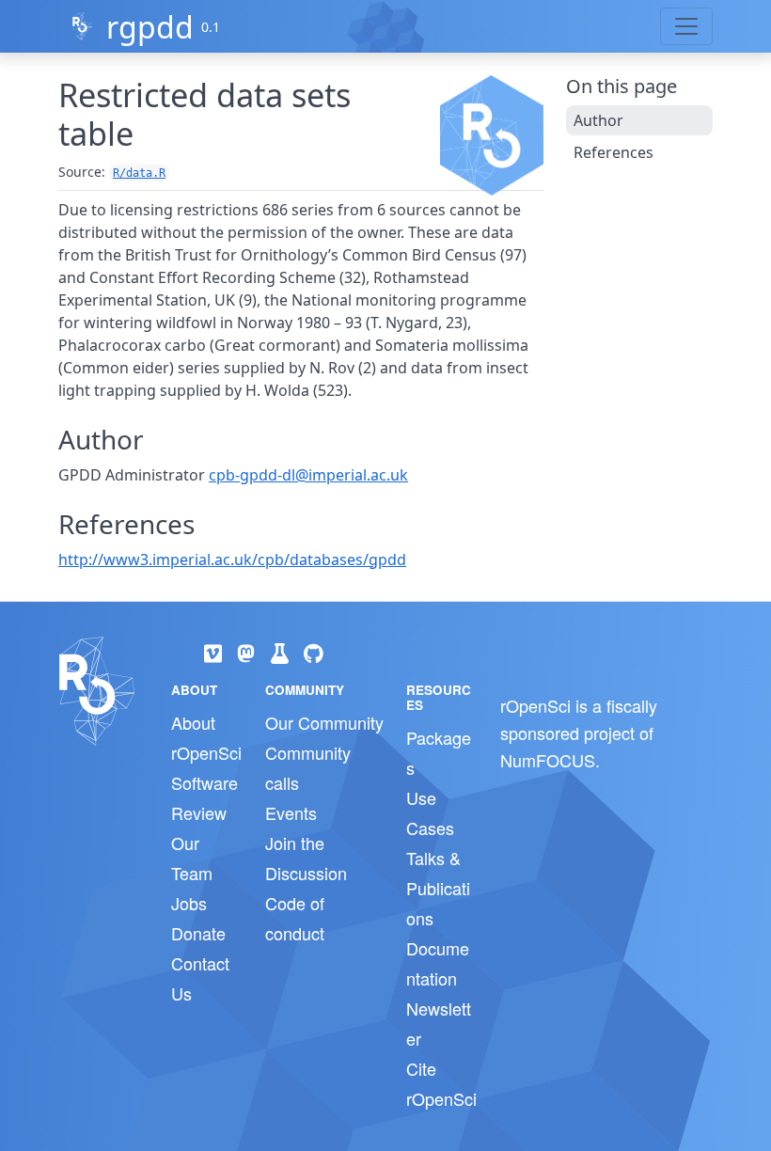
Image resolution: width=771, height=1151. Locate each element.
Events (291, 812)
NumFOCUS (547, 760)
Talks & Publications (438, 887)
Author (598, 120)
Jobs (189, 903)
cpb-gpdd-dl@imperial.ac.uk (308, 475)
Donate (198, 933)
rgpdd (150, 27)
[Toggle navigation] (686, 26)
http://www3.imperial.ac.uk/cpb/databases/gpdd (232, 559)
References (613, 152)
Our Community (324, 722)
